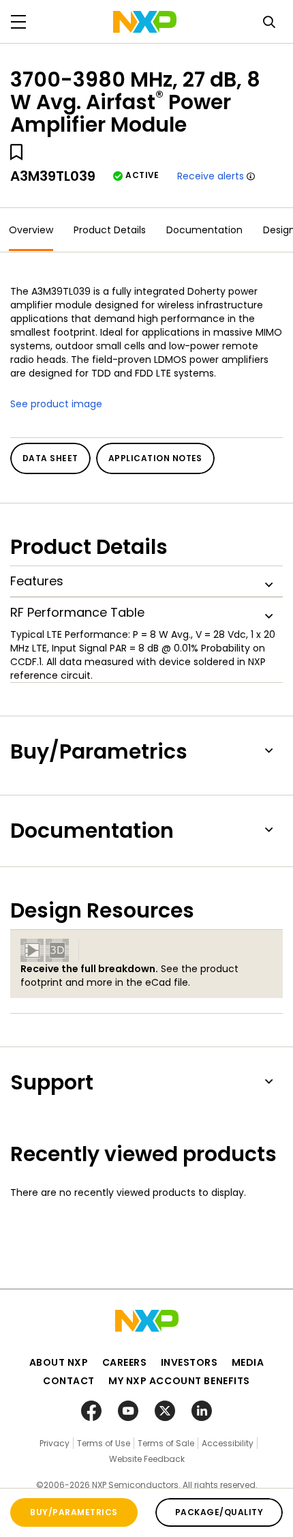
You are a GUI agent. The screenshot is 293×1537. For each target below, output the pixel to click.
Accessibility (227, 1443)
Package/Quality (219, 1512)
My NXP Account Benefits (179, 1381)
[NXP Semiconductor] (144, 22)
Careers (124, 1362)
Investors (189, 1362)
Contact (69, 1381)
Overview (31, 230)
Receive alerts (210, 176)
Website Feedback (147, 1459)
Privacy (55, 1443)
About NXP (59, 1362)
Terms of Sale (166, 1443)
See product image (56, 404)
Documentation (204, 230)
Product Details (110, 230)
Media (248, 1362)
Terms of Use (103, 1443)
